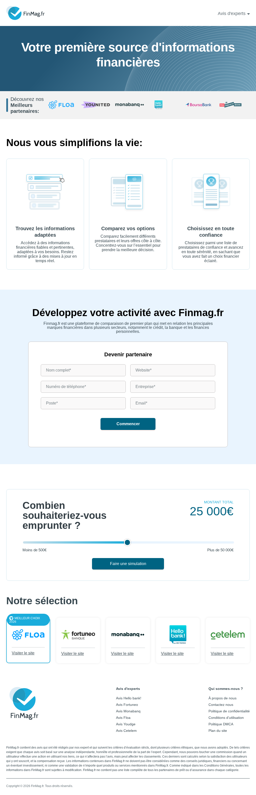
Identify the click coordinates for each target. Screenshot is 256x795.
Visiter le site (23, 653)
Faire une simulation (128, 564)
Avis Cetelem (126, 731)
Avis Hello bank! (128, 698)
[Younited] (95, 105)
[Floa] (61, 105)
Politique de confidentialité (229, 711)
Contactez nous (220, 705)
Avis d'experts (232, 13)
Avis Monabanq (128, 711)
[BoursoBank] (198, 105)
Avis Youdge (126, 724)
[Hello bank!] (164, 105)
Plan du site (217, 731)
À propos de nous (222, 698)
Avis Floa (123, 718)
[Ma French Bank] (233, 105)
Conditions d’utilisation (226, 718)
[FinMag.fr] (23, 716)
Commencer (128, 424)
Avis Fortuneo (127, 705)
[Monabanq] (129, 105)
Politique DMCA (220, 724)
